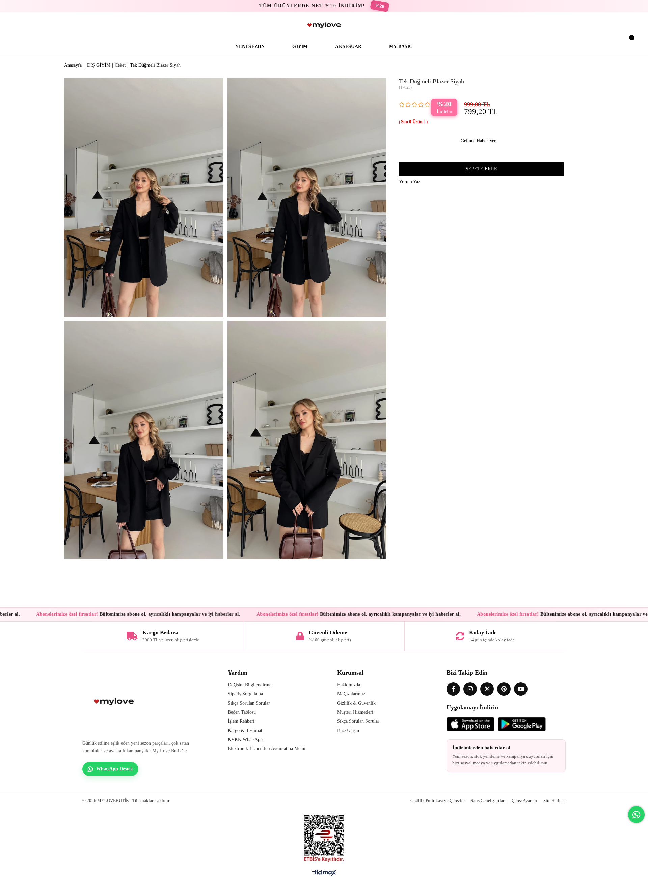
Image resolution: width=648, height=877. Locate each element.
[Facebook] (453, 689)
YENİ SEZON (250, 46)
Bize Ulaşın (348, 730)
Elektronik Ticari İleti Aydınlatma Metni (266, 748)
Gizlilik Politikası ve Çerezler (437, 800)
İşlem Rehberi (241, 721)
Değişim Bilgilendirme (249, 684)
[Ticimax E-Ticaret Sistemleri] (324, 874)
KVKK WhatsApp (245, 739)
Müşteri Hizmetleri (355, 712)
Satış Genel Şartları (488, 800)
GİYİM (299, 46)
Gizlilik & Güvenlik (356, 703)
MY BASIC (401, 46)
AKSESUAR (348, 46)
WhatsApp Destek (114, 768)
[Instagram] (470, 689)
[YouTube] (521, 689)
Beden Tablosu (242, 712)
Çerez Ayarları (524, 800)
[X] (487, 689)
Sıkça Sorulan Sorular (249, 703)
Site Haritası (554, 800)
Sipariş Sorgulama (245, 693)
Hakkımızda (348, 684)
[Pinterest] (504, 689)
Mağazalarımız (351, 693)
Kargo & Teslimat (245, 730)
